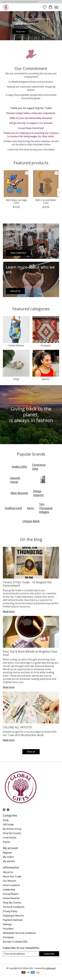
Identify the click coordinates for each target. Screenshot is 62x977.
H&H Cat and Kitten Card (45, 201)
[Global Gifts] (6, 7)
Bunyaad (45, 345)
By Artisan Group (12, 828)
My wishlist (9, 861)
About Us (8, 872)
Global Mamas (16, 345)
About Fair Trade (12, 876)
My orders (8, 857)
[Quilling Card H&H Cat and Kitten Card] (45, 183)
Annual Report (11, 893)
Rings (16, 379)
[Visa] (28, 972)
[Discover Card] (37, 972)
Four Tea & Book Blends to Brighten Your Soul (30, 653)
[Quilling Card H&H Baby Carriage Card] (16, 183)
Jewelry (46, 379)
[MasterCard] (23, 972)
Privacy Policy (10, 911)
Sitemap (7, 924)
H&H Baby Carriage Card (16, 201)
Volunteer (8, 928)
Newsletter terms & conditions (19, 933)
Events (6, 841)
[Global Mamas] (42, 480)
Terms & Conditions (13, 906)
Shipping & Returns (13, 915)
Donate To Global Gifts (15, 941)
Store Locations (11, 885)
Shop (6, 820)
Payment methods (12, 920)
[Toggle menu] (56, 7)
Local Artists (9, 837)
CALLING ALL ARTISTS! (17, 727)
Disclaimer (8, 937)
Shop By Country (12, 833)
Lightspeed (51, 968)
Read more (9, 611)
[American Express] (33, 972)
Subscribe (49, 953)
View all (31, 751)
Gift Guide (8, 824)
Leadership (9, 889)
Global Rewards (11, 898)
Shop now (20, 31)
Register (7, 852)
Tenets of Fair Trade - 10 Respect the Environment (27, 584)
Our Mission (9, 880)
